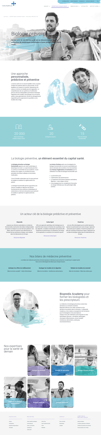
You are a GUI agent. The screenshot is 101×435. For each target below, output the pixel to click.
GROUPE (46, 6)
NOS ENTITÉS (30, 416)
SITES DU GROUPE (90, 1)
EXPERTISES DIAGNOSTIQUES (59, 6)
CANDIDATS (82, 1)
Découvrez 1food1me (80, 237)
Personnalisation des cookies (83, 427)
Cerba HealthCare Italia (45, 423)
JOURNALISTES (65, 1)
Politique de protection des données (84, 425)
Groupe (10, 421)
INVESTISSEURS (74, 1)
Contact (62, 416)
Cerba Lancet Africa (30, 425)
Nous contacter (62, 421)
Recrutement (62, 423)
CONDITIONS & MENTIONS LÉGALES (83, 417)
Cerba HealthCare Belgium (32, 421)
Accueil (6, 16)
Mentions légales (81, 421)
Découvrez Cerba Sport (50, 236)
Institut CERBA (94, 6)
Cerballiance (29, 427)
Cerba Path (43, 421)
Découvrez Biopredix (19, 237)
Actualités (84, 6)
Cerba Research (30, 423)
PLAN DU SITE (12, 416)
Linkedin (61, 425)
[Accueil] (9, 4)
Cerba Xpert (29, 429)
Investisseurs (11, 423)
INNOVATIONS (74, 6)
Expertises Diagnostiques (13, 425)
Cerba (42, 425)
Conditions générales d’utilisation (84, 423)
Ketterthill (43, 427)
